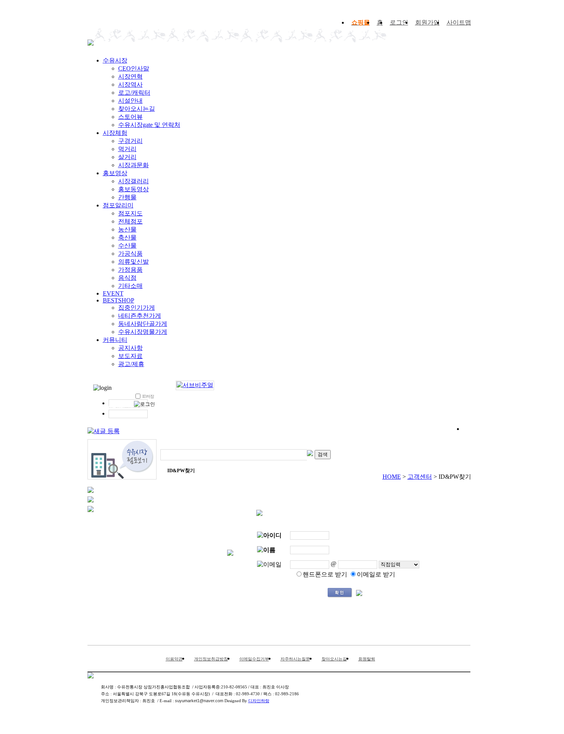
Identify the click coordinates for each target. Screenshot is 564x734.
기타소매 (130, 285)
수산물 (127, 245)
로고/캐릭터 (134, 92)
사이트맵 (459, 22)
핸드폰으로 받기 (325, 574)
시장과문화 (133, 165)
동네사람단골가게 (142, 323)
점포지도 (130, 213)
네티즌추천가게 (139, 315)
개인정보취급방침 (211, 659)
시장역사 (130, 84)
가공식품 (130, 253)
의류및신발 (133, 261)
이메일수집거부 (254, 659)
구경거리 (130, 141)
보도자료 (130, 356)
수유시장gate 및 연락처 (149, 125)
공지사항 (130, 348)
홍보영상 (115, 173)
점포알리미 (118, 205)
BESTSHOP (118, 300)
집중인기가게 (136, 307)
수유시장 (115, 60)
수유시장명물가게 (142, 331)
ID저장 (148, 396)
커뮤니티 (115, 340)
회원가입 (427, 22)
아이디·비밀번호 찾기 (148, 407)
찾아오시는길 (136, 108)
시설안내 (130, 100)
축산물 (127, 237)
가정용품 (130, 269)
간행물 (127, 197)
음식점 (127, 277)
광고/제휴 (131, 364)
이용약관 (174, 659)
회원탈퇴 (366, 659)
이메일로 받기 (376, 574)
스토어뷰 (130, 116)
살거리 (127, 157)
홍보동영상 (133, 189)
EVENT (113, 293)
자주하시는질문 (295, 659)
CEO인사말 (133, 68)
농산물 (127, 229)
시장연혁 (130, 76)
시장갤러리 (133, 181)
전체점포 (130, 221)
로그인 (399, 22)
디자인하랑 (258, 700)
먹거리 (127, 149)
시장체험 (115, 133)
